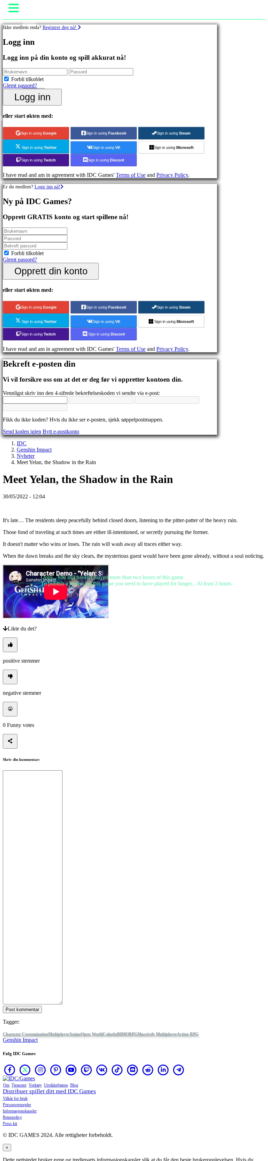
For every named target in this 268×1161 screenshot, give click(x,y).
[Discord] (133, 1069)
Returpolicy (12, 1117)
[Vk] (102, 1069)
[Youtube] (71, 1069)
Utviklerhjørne (56, 1085)
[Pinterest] (56, 1069)
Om (6, 1085)
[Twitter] (25, 1069)
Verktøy (35, 1085)
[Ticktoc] (117, 1069)
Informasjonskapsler (20, 1111)
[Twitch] (87, 1069)
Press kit (10, 1123)
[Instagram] (40, 1069)
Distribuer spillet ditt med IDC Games (49, 1091)
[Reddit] (148, 1069)
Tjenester (19, 1085)
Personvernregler (17, 1104)
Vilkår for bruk (15, 1098)
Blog (74, 1085)
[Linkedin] (163, 1069)
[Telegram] (179, 1069)
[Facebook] (10, 1069)
